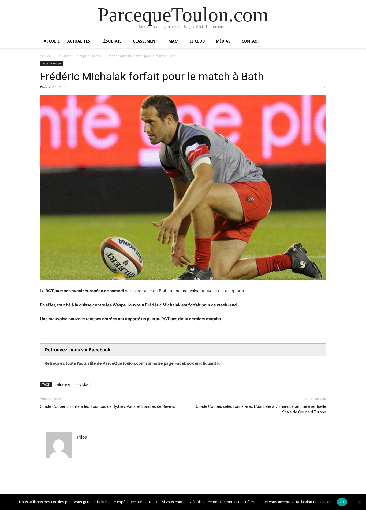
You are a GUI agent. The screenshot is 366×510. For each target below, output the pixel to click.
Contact (250, 41)
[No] (359, 502)
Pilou (43, 87)
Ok (342, 502)
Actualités (78, 41)
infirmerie (62, 384)
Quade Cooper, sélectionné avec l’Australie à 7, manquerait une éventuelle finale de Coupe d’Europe (261, 409)
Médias (223, 41)
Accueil (52, 41)
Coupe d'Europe (89, 56)
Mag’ (173, 41)
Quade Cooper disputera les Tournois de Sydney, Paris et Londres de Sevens (107, 406)
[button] (319, 41)
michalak (82, 384)
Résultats (111, 41)
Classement (145, 41)
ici (219, 363)
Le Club (197, 41)
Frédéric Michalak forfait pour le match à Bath (152, 76)
